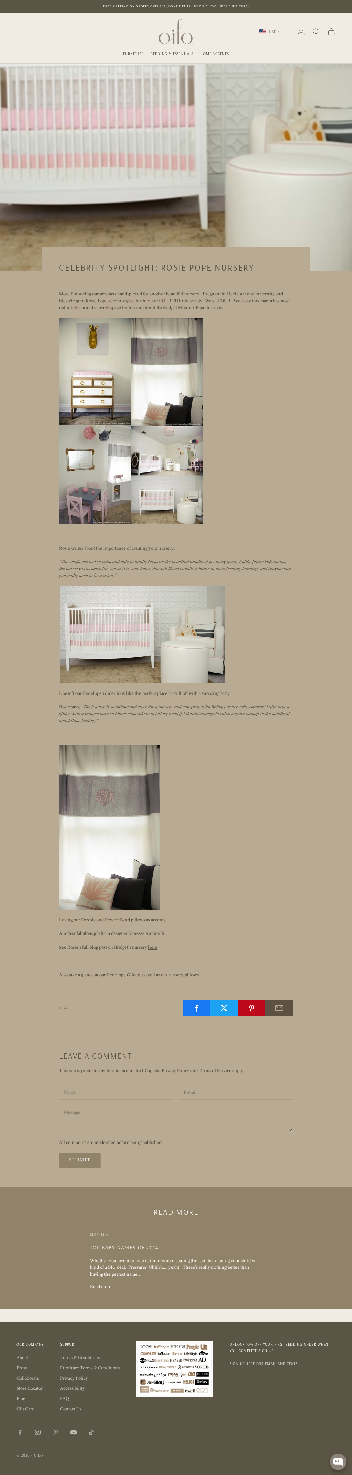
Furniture (133, 53)
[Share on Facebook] (196, 1008)
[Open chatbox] (338, 1462)
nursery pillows (183, 974)
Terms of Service (215, 1070)
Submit (80, 1159)
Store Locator (29, 1388)
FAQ (64, 1398)
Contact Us (70, 1408)
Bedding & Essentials (172, 53)
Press (21, 1367)
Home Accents (214, 53)
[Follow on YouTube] (73, 1432)
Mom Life (99, 1234)
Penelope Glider (123, 974)
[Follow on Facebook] (19, 1432)
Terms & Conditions (80, 1357)
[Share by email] (279, 1008)
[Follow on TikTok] (91, 1432)
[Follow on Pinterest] (55, 1432)
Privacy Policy (175, 1070)
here (152, 947)
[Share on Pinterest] (251, 1008)
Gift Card (25, 1408)
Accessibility (72, 1388)
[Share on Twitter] (224, 1008)
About (22, 1357)
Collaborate (27, 1378)
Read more (100, 1286)
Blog (20, 1398)
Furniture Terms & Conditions (90, 1367)
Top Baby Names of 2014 (124, 1247)
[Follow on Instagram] (37, 1432)
